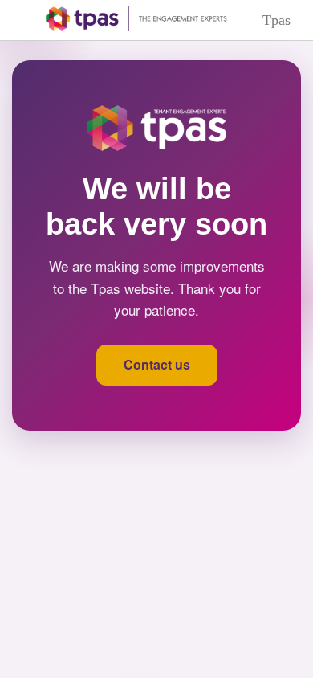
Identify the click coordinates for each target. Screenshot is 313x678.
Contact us (157, 364)
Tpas (276, 20)
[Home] (125, 18)
